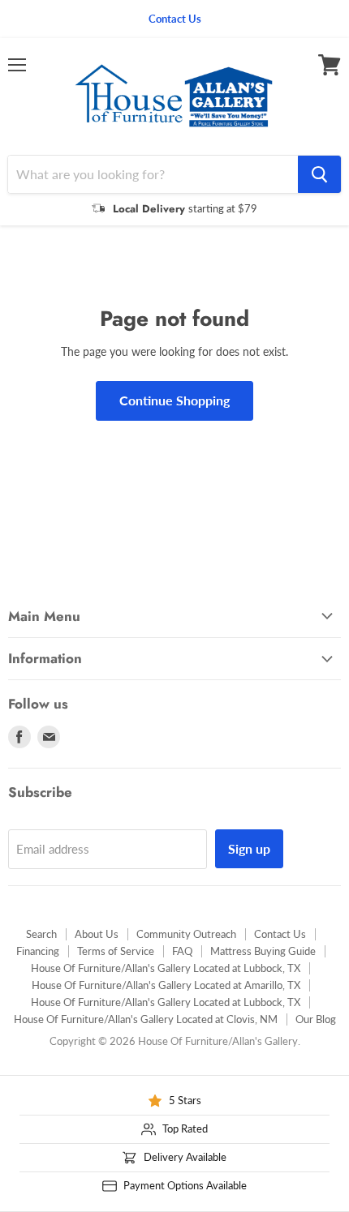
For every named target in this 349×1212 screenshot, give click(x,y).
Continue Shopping (174, 400)
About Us (96, 933)
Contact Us (280, 933)
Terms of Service (115, 950)
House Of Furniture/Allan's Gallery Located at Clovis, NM (146, 1019)
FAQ (182, 950)
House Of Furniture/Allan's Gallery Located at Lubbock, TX (165, 967)
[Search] (319, 174)
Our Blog (315, 1019)
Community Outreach (186, 933)
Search (41, 933)
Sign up (249, 848)
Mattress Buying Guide (263, 950)
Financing (37, 950)
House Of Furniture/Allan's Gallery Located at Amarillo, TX (166, 985)
